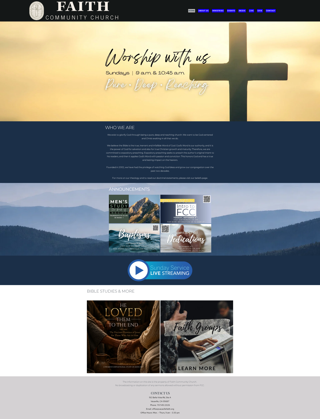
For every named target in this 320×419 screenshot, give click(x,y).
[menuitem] (191, 10)
